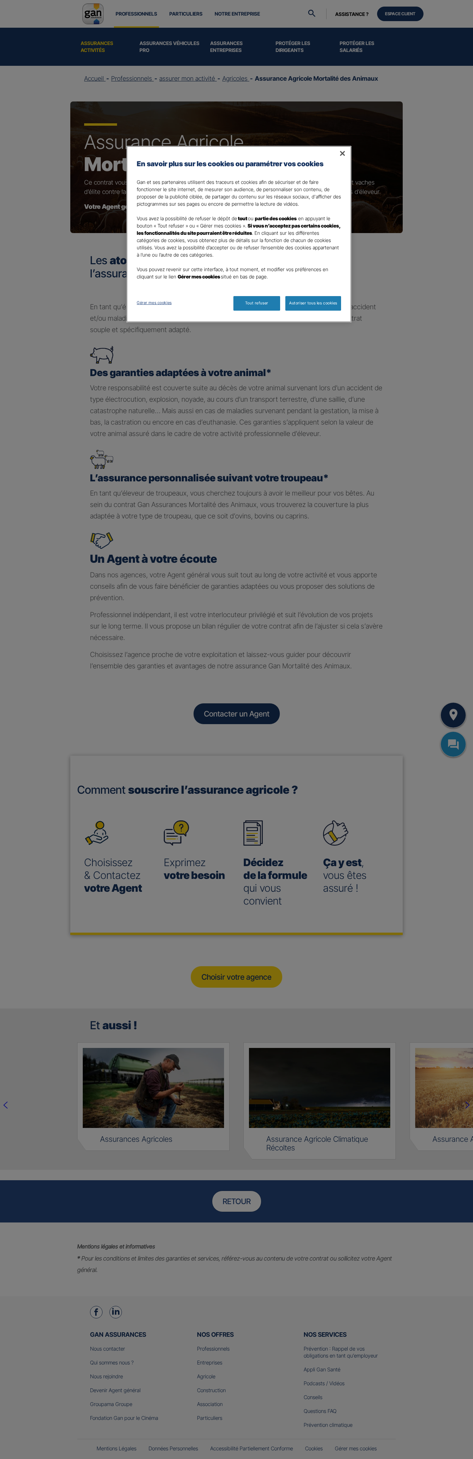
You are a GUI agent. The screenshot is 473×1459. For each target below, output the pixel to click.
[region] (238, 234)
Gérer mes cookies (154, 302)
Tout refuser (256, 303)
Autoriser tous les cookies (313, 303)
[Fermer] (342, 153)
